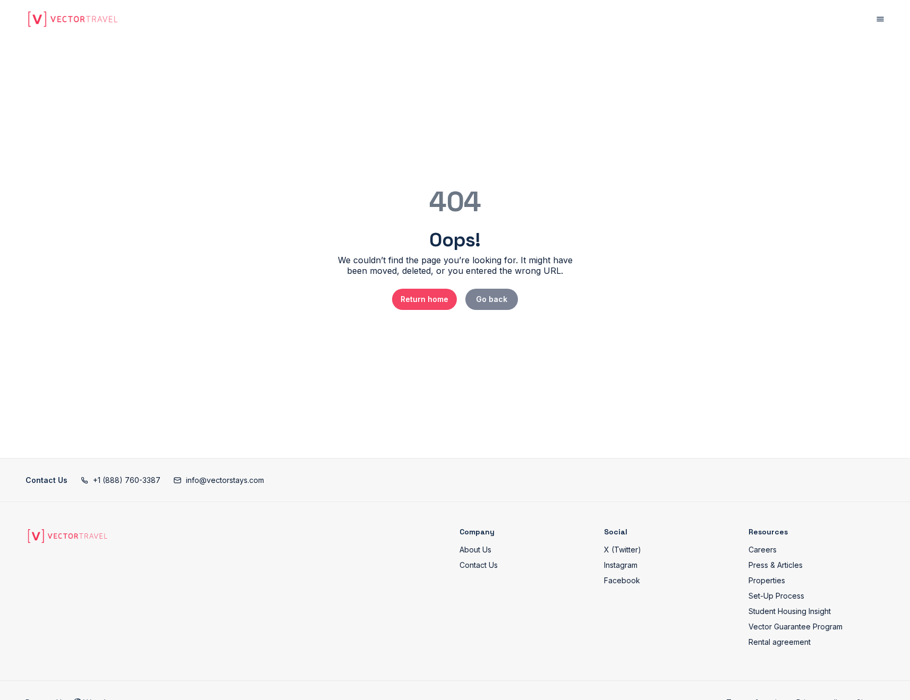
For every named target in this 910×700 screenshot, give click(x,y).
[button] (120, 480)
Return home (424, 299)
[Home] (67, 536)
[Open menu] (880, 19)
